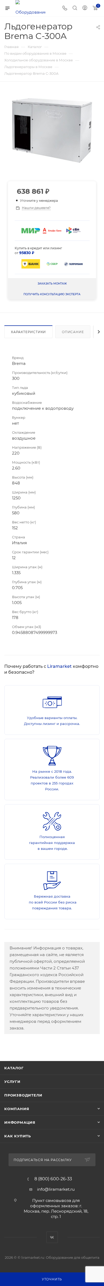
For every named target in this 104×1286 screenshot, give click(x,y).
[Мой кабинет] (84, 8)
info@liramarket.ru (56, 1189)
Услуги (12, 1081)
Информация (19, 1122)
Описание (73, 332)
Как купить (17, 1136)
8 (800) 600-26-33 (53, 1179)
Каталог (14, 1068)
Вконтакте (52, 1237)
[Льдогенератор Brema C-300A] (52, 130)
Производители (23, 1095)
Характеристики (28, 332)
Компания (16, 1109)
